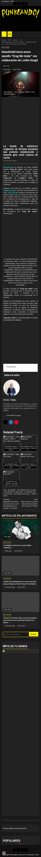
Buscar (33, 634)
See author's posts (14, 415)
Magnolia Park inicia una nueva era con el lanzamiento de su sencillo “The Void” (11, 504)
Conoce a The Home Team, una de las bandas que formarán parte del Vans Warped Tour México (20, 620)
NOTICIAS (5, 47)
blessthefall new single (22, 494)
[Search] (37, 34)
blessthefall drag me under (26, 490)
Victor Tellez (17, 69)
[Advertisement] (20, 24)
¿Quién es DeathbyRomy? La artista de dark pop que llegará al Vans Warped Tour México (19, 582)
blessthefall (12, 490)
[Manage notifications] (4, 853)
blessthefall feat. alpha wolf (13, 492)
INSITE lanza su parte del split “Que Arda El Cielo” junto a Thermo (29, 503)
